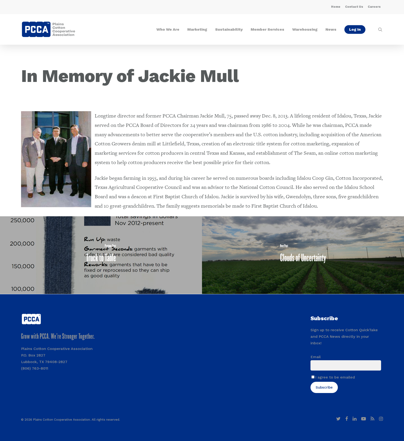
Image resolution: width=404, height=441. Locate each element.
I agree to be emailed (335, 377)
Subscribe (324, 387)
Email (315, 357)
